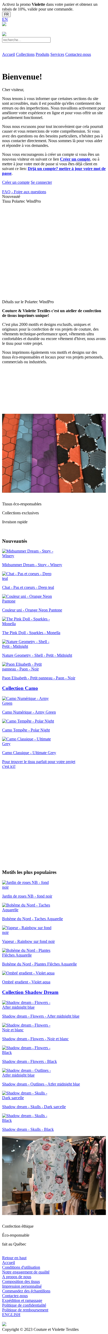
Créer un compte (75, 159)
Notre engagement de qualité (26, 1272)
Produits (42, 54)
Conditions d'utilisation (21, 1267)
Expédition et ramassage (22, 1300)
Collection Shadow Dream (30, 992)
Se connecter (41, 182)
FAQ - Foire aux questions (24, 192)
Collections (25, 54)
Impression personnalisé (22, 1286)
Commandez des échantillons (26, 1291)
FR (6, 14)
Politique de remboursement (25, 1310)
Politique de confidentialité (24, 1305)
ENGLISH (11, 1314)
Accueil (8, 54)
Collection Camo (20, 688)
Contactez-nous (78, 54)
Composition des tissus (21, 1281)
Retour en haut (14, 1258)
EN (5, 19)
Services (57, 54)
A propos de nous (16, 1277)
